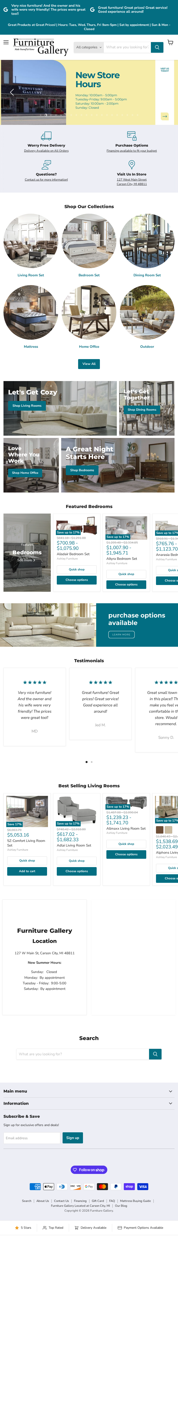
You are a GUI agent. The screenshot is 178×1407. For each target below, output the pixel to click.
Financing (80, 1201)
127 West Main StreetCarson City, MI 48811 (132, 182)
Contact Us (61, 1201)
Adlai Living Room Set (74, 845)
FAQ (112, 1201)
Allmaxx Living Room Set (126, 828)
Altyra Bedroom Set (121, 558)
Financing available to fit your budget (132, 151)
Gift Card (98, 1201)
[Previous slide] (12, 92)
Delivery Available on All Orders (46, 151)
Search (26, 1201)
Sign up (72, 1137)
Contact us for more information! (46, 180)
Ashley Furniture (67, 558)
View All (89, 364)
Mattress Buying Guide (135, 1201)
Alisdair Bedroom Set (73, 554)
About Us (42, 1201)
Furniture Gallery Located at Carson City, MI (80, 1206)
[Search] (157, 47)
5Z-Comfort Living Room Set (26, 843)
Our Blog (121, 1206)
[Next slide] (165, 92)
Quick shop (77, 569)
